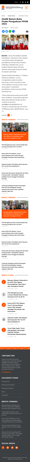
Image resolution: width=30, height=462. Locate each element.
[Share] (13, 31)
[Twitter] (6, 31)
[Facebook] (3, 31)
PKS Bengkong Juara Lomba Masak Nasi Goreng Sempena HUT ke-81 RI (17, 295)
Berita (3, 392)
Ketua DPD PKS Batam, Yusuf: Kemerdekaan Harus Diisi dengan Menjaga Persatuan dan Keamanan (16, 307)
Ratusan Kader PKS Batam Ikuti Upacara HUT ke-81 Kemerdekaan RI (17, 320)
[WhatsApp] (10, 31)
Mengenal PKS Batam (8, 385)
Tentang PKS (5, 381)
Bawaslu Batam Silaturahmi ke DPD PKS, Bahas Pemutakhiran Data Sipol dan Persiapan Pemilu (18, 283)
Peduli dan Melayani (7, 388)
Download (5, 395)
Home (3, 15)
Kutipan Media (11, 15)
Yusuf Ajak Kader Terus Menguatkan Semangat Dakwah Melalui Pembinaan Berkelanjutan (17, 331)
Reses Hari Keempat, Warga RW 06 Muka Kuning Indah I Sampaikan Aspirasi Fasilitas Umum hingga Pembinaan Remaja (12, 434)
